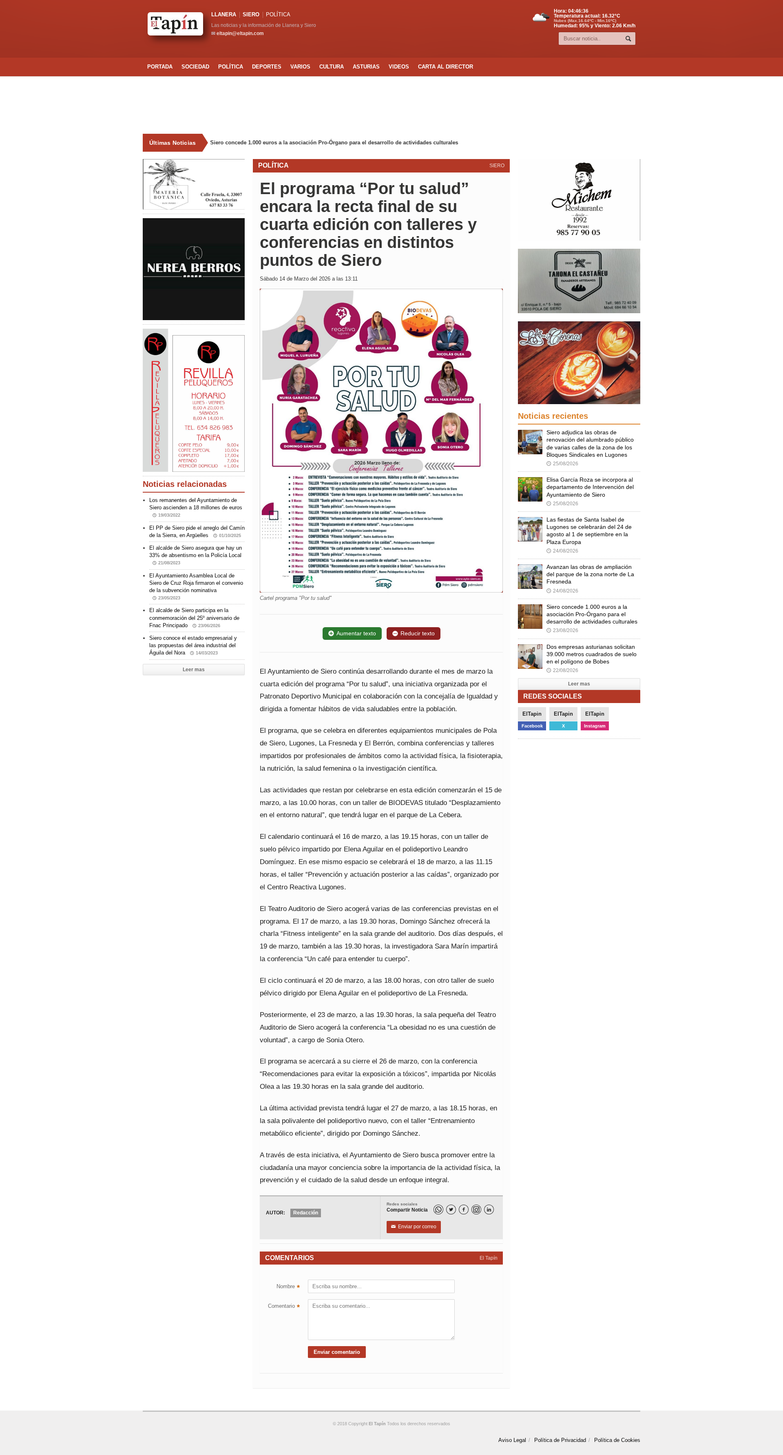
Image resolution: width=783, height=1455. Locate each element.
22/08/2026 (562, 670)
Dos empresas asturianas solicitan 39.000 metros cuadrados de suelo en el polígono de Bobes (591, 654)
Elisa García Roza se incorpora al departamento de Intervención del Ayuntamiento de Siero (590, 487)
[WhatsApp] (438, 1209)
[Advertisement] (391, 105)
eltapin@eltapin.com (240, 33)
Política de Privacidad (560, 1440)
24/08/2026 (562, 551)
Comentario (284, 1307)
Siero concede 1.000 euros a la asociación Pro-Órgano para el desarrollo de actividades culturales (335, 142)
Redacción (305, 1213)
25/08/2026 (562, 464)
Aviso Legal (512, 1440)
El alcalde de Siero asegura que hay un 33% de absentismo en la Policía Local (195, 555)
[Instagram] (476, 1209)
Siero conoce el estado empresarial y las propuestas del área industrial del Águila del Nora (193, 645)
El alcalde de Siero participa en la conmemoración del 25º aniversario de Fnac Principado (194, 617)
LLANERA (223, 14)
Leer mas (194, 669)
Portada (160, 67)
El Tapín (489, 1258)
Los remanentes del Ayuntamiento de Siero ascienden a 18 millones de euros (195, 507)
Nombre (288, 1287)
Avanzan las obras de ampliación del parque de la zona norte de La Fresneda (590, 574)
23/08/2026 (562, 630)
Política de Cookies (617, 1440)
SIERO (251, 14)
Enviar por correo (413, 1226)
